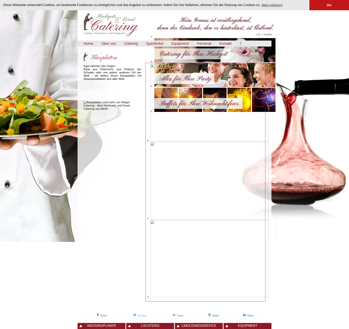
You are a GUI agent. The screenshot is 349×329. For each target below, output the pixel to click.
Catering (131, 44)
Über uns (108, 44)
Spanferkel (154, 44)
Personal (204, 44)
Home (88, 44)
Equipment (180, 44)
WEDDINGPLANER (101, 325)
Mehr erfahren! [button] (272, 5)
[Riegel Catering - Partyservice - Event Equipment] (111, 36)
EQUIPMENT (247, 325)
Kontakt (225, 44)
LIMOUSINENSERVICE (199, 325)
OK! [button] (329, 5)
